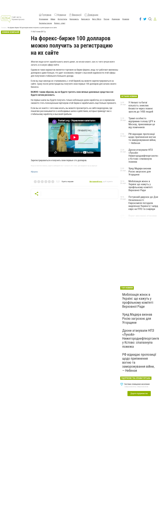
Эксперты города (45, 23)
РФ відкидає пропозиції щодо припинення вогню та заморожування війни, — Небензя (142, 138)
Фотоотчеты (62, 19)
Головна (46, 15)
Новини (61, 15)
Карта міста (85, 19)
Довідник (92, 15)
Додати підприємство (139, 393)
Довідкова (116, 19)
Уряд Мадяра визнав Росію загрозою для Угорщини (139, 171)
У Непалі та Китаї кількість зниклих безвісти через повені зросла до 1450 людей (140, 107)
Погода (106, 19)
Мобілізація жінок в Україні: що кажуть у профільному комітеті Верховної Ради (140, 186)
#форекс (34, 172)
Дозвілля (125, 19)
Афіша (53, 19)
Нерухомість (74, 19)
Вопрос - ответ (59, 23)
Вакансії (76, 15)
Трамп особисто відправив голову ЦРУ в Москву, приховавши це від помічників (141, 123)
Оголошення (43, 19)
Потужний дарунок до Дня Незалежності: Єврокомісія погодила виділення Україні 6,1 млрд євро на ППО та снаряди (143, 202)
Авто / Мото (96, 19)
